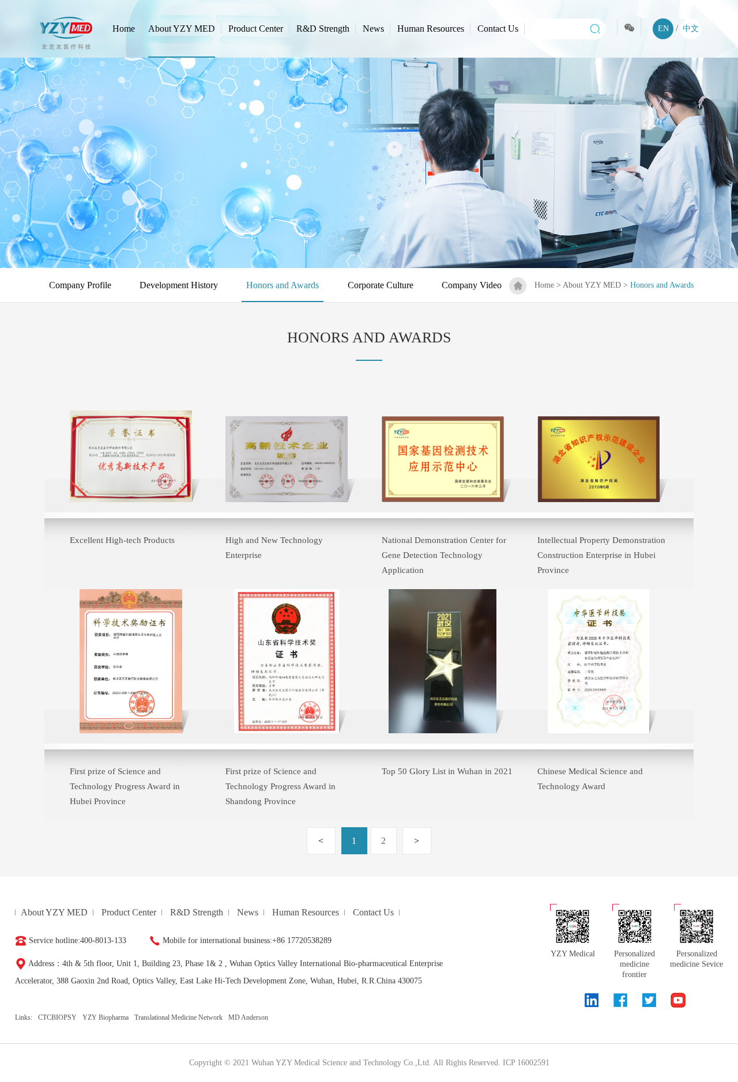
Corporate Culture (380, 285)
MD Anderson (248, 1017)
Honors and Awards (282, 285)
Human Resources (430, 28)
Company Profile (80, 285)
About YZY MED (181, 28)
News (373, 28)
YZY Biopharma (105, 1017)
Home (123, 28)
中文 (691, 28)
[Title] (591, 1000)
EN (663, 28)
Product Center (255, 28)
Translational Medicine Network (178, 1017)
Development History (179, 285)
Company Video (472, 285)
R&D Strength (322, 28)
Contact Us (497, 28)
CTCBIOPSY (57, 1017)
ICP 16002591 (526, 1062)
